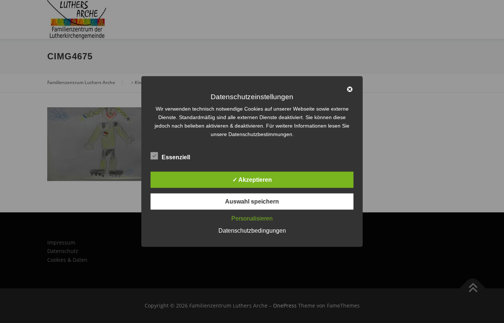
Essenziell (176, 157)
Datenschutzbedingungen (252, 231)
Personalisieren (252, 218)
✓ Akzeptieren (252, 180)
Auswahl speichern (252, 201)
